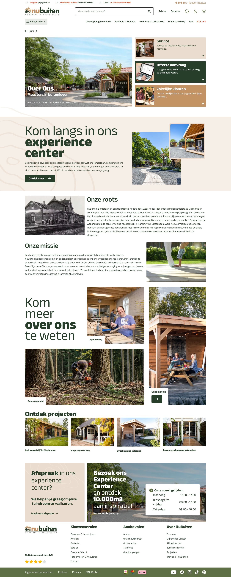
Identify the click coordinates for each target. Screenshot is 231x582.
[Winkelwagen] (204, 11)
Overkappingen (131, 552)
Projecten (172, 552)
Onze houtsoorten (132, 538)
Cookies (62, 572)
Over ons (171, 534)
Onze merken (130, 543)
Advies (162, 11)
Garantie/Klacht (79, 552)
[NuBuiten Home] (42, 11)
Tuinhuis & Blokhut (125, 21)
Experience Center (176, 538)
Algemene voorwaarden (39, 572)
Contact (75, 561)
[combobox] (114, 11)
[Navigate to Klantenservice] (187, 11)
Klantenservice (84, 526)
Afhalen (75, 538)
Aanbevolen (133, 526)
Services (175, 11)
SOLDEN (201, 21)
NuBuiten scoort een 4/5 (39, 555)
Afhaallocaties (174, 543)
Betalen (75, 547)
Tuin (191, 21)
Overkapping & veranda (98, 21)
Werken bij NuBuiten (177, 556)
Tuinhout (128, 547)
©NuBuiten (92, 572)
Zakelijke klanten (175, 547)
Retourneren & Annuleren (84, 556)
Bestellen (75, 543)
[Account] (195, 11)
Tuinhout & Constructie (151, 21)
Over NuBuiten (179, 526)
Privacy (76, 572)
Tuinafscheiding (176, 21)
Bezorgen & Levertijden (83, 534)
